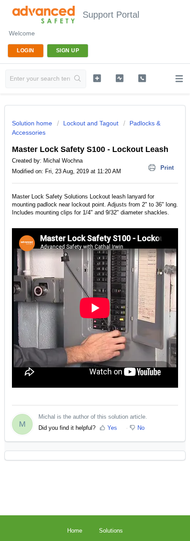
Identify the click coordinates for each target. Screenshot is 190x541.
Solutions (111, 530)
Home (74, 530)
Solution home (33, 123)
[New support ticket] (97, 78)
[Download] (79, 266)
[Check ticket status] (119, 78)
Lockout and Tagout (90, 123)
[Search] (78, 79)
